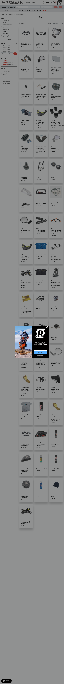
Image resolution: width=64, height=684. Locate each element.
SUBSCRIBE (40, 352)
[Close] (47, 327)
